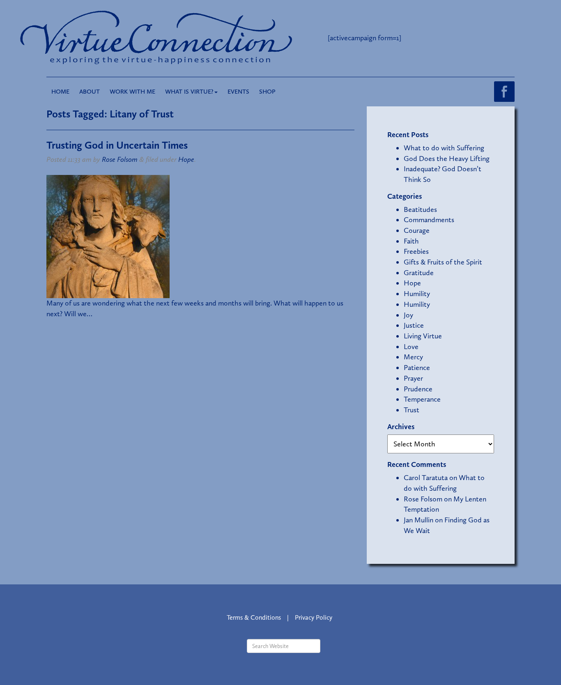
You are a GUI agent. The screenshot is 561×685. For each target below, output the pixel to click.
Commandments (429, 219)
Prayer (413, 378)
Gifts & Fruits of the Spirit (443, 262)
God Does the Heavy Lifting (447, 158)
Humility (417, 293)
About (89, 91)
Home (60, 91)
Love (411, 346)
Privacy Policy (313, 617)
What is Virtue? (189, 91)
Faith (411, 241)
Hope (186, 159)
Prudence (418, 388)
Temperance (422, 399)
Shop (267, 91)
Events (238, 91)
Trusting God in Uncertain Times (117, 145)
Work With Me (132, 91)
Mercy (413, 356)
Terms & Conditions (254, 617)
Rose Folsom (120, 159)
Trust (411, 409)
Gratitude (419, 272)
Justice (414, 325)
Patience (417, 367)
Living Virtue (423, 335)
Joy (408, 315)
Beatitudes (420, 209)
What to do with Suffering (444, 147)
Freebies (416, 251)
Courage (417, 230)
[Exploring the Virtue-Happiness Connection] (189, 37)
